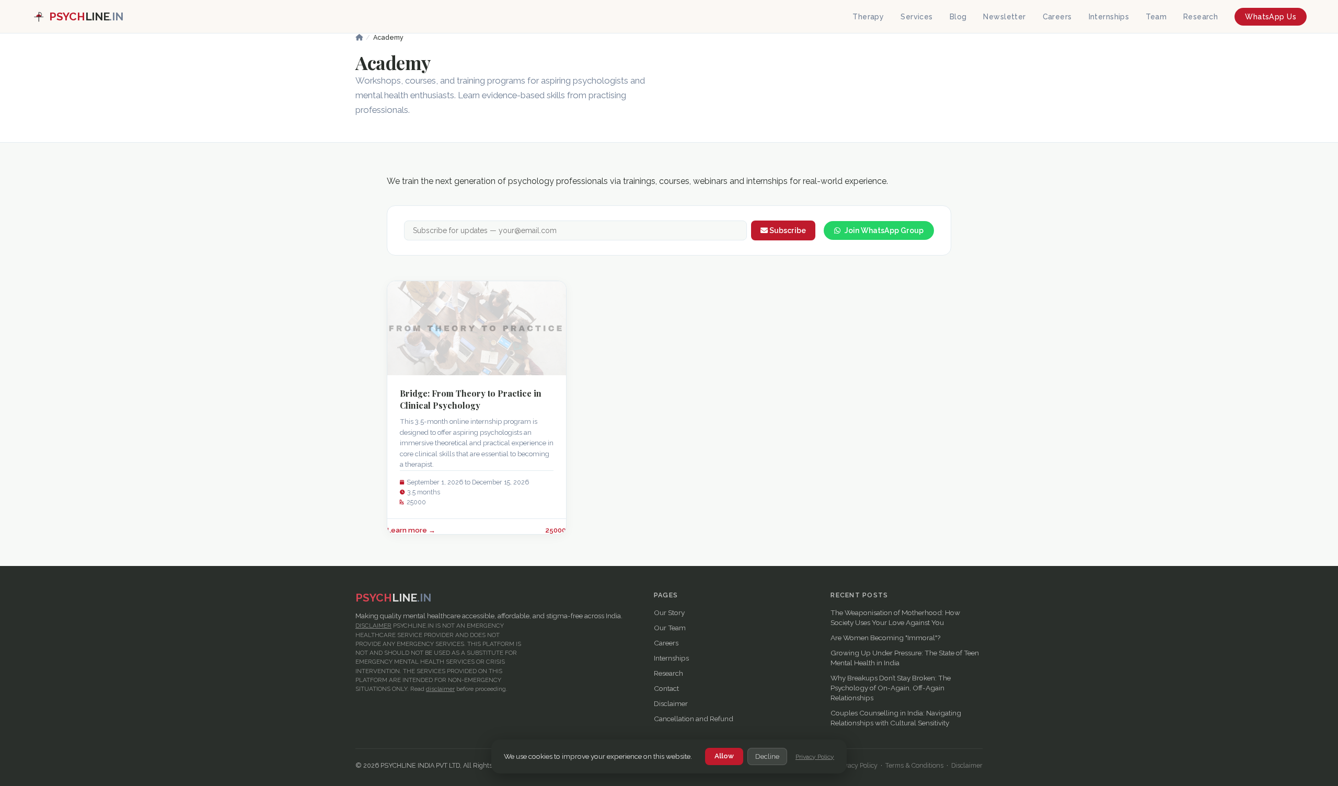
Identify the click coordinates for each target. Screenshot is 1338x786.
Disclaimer (671, 703)
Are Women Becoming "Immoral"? (885, 637)
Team (1156, 17)
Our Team (670, 627)
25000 (555, 530)
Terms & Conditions (914, 765)
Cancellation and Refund (693, 718)
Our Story (669, 612)
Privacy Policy (814, 756)
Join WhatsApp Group (884, 230)
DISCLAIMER (373, 625)
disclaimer (440, 688)
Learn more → (411, 530)
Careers (1057, 17)
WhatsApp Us (1270, 17)
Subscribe (787, 230)
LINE (86, 16)
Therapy (868, 17)
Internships (1109, 17)
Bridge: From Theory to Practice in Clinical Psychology (470, 399)
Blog (958, 17)
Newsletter (1004, 17)
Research (1200, 17)
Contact (666, 688)
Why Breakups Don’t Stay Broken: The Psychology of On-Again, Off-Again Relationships (891, 688)
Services (916, 17)
